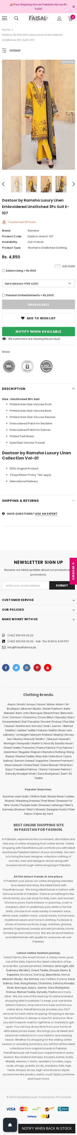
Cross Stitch (46, 717)
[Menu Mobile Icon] (4, 18)
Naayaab (23, 743)
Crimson (15, 717)
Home (6, 30)
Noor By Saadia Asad (58, 743)
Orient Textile (12, 748)
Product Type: (11, 248)
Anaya (31, 704)
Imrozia (37, 726)
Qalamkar (10, 752)
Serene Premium (61, 761)
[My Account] (59, 18)
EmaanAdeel (11, 722)
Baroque (36, 713)
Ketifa (53, 730)
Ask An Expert (46, 514)
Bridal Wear (56, 796)
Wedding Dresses (28, 801)
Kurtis (15, 805)
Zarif (64, 774)
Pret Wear (48, 801)
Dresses (44, 805)
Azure (41, 704)
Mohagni (9, 743)
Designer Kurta (57, 809)
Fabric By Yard (43, 814)
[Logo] (38, 18)
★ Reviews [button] (73, 571)
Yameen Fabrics (59, 769)
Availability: (10, 242)
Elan (70, 717)
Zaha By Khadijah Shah (20, 774)
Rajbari (36, 752)
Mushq (18, 739)
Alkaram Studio (31, 709)
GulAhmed (23, 726)
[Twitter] (16, 667)
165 (10, 339)
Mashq (58, 735)
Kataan (42, 730)
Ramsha (33, 231)
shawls (10, 1061)
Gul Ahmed (31, 979)
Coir (5, 717)
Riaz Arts (41, 756)
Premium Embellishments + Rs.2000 (30, 295)
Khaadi (54, 970)
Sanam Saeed (24, 761)
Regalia (24, 752)
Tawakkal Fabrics (25, 769)
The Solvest (63, 1097)
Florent (45, 722)
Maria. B (65, 970)
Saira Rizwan (49, 765)
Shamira (65, 765)
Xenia (43, 769)
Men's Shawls (36, 809)
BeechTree (51, 713)
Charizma (29, 717)
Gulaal (9, 726)
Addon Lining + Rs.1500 (21, 271)
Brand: (6, 231)
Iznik (46, 726)
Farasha (33, 722)
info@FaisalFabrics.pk (21, 647)
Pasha (52, 992)
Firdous (57, 722)
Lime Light (61, 966)
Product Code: (12, 236)
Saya (8, 769)
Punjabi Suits (29, 805)
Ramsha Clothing (54, 752)
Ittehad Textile (26, 992)
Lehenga (57, 805)
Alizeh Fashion (52, 709)
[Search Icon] (16, 18)
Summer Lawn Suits (15, 796)
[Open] (10, 1125)
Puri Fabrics (64, 748)
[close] (73, 7)
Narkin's (37, 743)
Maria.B (29, 739)
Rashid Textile (25, 756)
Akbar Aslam (55, 704)
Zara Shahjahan (48, 774)
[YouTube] (47, 667)
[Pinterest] (37, 667)
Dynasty (60, 717)
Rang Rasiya (29, 983)
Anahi (21, 704)
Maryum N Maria (41, 735)
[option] (38, 115)
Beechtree (53, 975)
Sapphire (42, 761)
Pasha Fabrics (46, 748)
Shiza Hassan (13, 765)
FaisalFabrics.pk (27, 1097)
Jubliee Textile (26, 730)
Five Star (69, 722)
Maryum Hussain (58, 739)
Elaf (24, 722)
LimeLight (22, 735)
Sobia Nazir (31, 765)
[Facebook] (5, 667)
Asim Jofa (22, 713)
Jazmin (56, 726)
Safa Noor (56, 756)
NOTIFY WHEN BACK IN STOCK (47, 1128)
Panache (29, 748)
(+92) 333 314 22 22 (20, 635)
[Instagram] (26, 667)
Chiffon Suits (38, 796)
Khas (62, 730)
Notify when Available (38, 331)
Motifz (40, 739)
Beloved (66, 713)
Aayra (11, 704)
